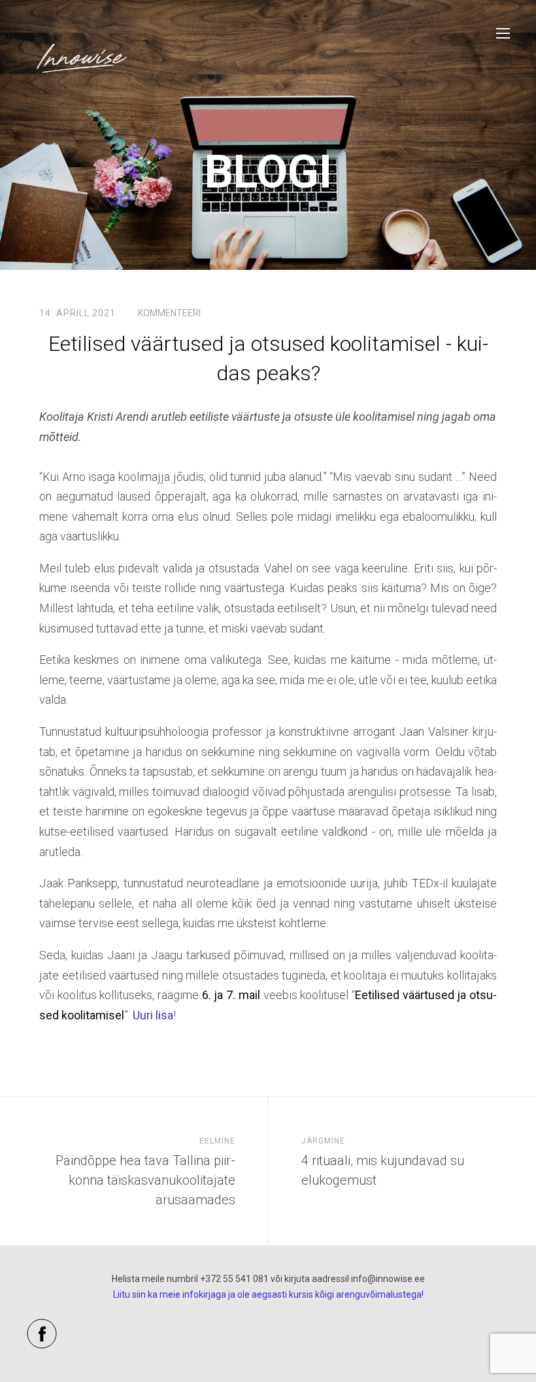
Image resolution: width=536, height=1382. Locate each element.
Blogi (268, 172)
